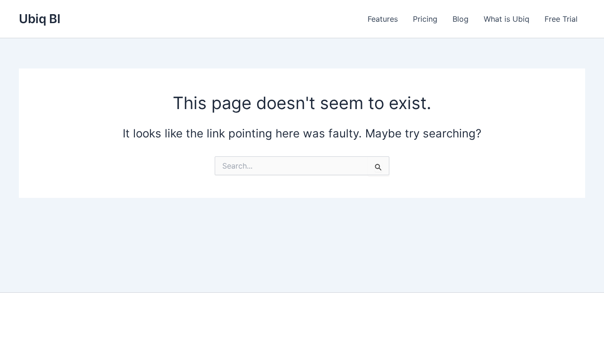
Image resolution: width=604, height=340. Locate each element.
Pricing (425, 19)
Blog (461, 19)
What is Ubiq (506, 19)
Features (383, 19)
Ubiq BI (39, 18)
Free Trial (561, 19)
